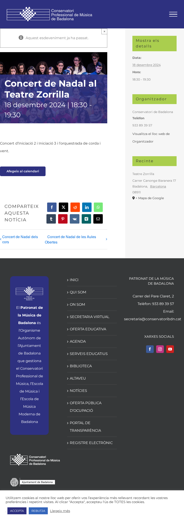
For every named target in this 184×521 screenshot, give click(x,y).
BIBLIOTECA (81, 366)
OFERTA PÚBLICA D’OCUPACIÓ (85, 407)
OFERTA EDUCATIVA (88, 329)
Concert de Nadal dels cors (20, 239)
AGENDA (78, 341)
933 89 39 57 (163, 304)
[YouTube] (170, 349)
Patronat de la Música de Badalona (30, 315)
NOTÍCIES (78, 391)
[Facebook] (150, 349)
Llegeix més (60, 511)
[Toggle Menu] (173, 14)
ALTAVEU (78, 378)
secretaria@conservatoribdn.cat (152, 319)
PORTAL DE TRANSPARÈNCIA (85, 427)
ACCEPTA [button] (17, 510)
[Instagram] (160, 349)
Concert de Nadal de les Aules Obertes (70, 239)
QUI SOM (78, 292)
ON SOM (77, 304)
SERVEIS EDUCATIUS (89, 354)
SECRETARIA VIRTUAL (89, 317)
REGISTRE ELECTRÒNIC (91, 443)
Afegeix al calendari (23, 171)
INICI (74, 280)
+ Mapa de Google (150, 198)
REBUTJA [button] (38, 510)
